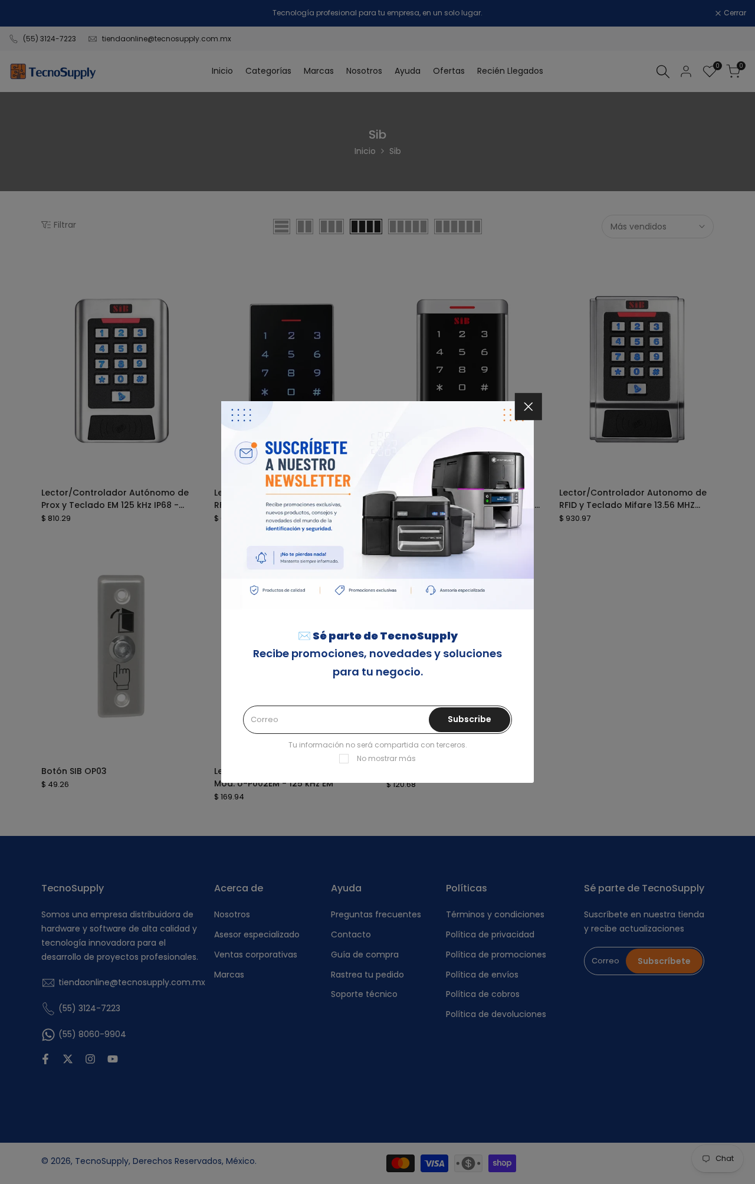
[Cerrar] (528, 406)
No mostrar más (386, 758)
